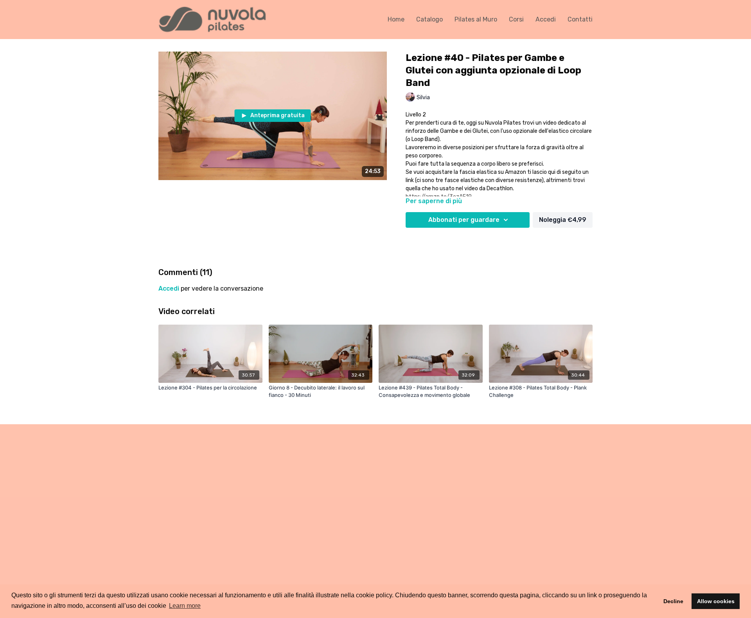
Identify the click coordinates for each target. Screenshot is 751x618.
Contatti (580, 19)
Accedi (545, 19)
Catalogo (429, 19)
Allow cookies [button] (716, 601)
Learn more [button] (185, 605)
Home (396, 19)
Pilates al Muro (476, 19)
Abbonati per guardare (463, 219)
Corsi (516, 19)
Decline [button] (673, 601)
